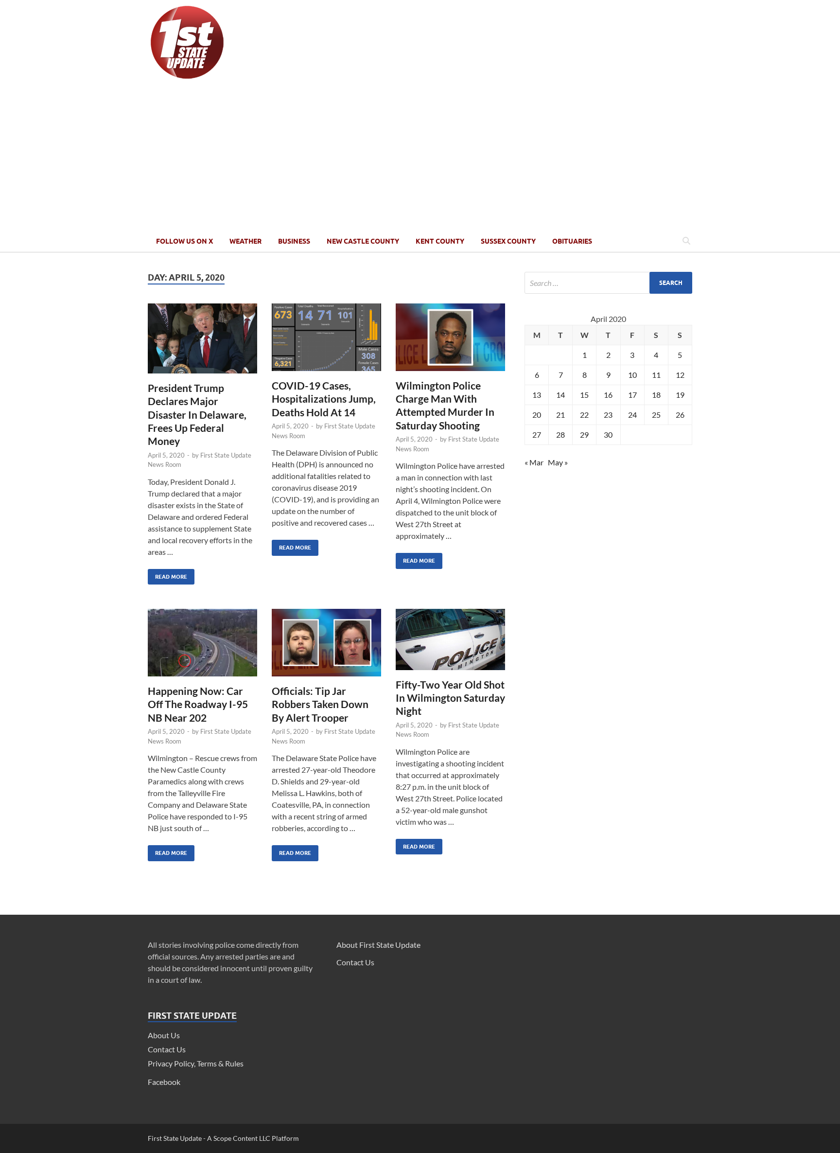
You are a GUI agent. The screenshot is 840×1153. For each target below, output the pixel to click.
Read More (167, 574)
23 (608, 414)
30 (608, 434)
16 (608, 394)
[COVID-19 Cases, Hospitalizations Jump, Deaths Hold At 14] (326, 341)
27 (536, 434)
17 (632, 394)
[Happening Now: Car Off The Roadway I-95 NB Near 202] (202, 646)
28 (560, 434)
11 (656, 374)
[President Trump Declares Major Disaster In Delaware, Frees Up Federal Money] (202, 342)
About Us (164, 1035)
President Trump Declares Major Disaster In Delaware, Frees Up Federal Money (197, 414)
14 (560, 394)
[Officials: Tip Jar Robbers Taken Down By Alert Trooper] (326, 646)
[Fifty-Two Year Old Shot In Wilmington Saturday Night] (450, 643)
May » (558, 462)
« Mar (534, 462)
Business (294, 241)
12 (680, 374)
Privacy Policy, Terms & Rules (196, 1063)
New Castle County (363, 241)
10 (632, 374)
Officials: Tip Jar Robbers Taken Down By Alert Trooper (320, 704)
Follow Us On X (184, 241)
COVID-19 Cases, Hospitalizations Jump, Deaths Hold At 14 (324, 398)
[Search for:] (608, 283)
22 (584, 414)
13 (536, 394)
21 (560, 414)
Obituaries (572, 241)
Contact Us (167, 1049)
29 (584, 434)
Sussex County (508, 241)
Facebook (164, 1081)
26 (680, 414)
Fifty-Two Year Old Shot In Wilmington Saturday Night (450, 697)
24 (632, 414)
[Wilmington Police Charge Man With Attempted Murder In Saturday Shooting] (450, 341)
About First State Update (378, 944)
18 (656, 394)
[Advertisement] (420, 157)
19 (680, 394)
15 (584, 394)
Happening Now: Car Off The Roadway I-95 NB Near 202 (198, 704)
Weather (245, 241)
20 (536, 414)
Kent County (440, 241)
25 (656, 414)
